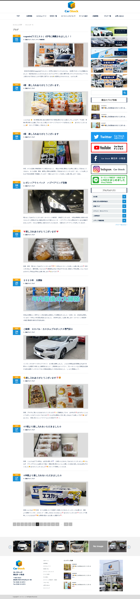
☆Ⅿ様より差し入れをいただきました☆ (42, 475)
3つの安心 (45, 577)
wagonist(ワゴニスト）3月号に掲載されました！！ (47, 36)
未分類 (95, 196)
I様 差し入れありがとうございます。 (42, 85)
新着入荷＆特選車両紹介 (100, 201)
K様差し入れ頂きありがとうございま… (113, 125)
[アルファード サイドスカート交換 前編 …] (60, 546)
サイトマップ (46, 588)
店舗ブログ (28, 39)
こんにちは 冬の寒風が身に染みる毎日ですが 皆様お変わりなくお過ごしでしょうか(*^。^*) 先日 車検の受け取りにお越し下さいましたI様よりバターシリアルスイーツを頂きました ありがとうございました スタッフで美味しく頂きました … (55, 122)
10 (53, 524)
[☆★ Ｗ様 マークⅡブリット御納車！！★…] (41, 546)
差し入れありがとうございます (41, 231)
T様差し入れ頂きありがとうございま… (113, 116)
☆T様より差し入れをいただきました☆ (42, 426)
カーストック (23, 596)
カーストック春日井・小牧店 (50, 579)
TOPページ (46, 560)
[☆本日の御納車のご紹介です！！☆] (22, 546)
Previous (10, 547)
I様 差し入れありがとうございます (41, 134)
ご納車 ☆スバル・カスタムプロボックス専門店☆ (48, 329)
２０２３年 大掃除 (32, 280)
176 (66, 524)
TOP (18, 16)
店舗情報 (95, 16)
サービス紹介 (83, 16)
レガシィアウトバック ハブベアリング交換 (45, 182)
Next (128, 547)
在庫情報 (29, 16)
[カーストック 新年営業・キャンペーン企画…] (79, 546)
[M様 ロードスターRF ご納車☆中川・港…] (117, 546)
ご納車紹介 (96, 215)
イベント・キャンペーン (100, 211)
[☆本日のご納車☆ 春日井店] (98, 546)
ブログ (33, 39)
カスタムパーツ (41, 16)
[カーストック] (71, 11)
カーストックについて (68, 16)
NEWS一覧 (53, 16)
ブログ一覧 (107, 16)
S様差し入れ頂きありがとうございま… (113, 108)
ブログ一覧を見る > (121, 224)
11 (57, 524)
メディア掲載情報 (39, 39)
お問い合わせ (119, 16)
